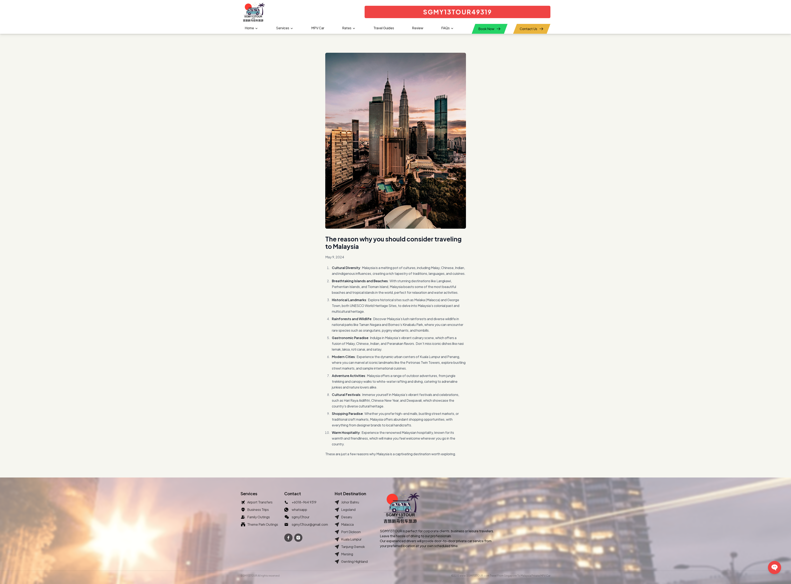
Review (417, 28)
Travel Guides (383, 28)
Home (249, 28)
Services (282, 28)
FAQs (445, 28)
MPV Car (317, 28)
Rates (346, 28)
